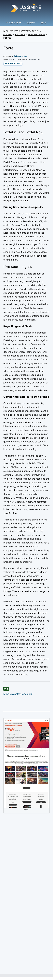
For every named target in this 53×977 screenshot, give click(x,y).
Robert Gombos (20, 56)
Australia (20, 34)
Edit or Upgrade (13, 64)
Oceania (7, 34)
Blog (44, 22)
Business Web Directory (16, 31)
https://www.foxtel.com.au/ (18, 693)
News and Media (36, 34)
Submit (31, 22)
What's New (13, 22)
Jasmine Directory (26, 8)
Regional (37, 31)
